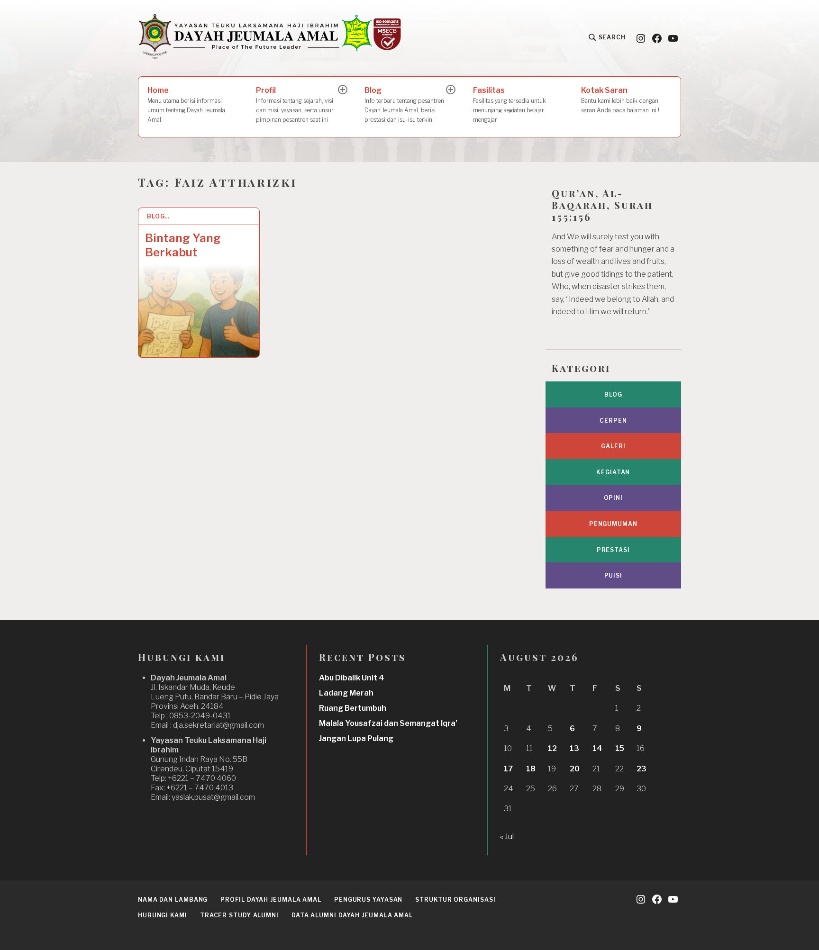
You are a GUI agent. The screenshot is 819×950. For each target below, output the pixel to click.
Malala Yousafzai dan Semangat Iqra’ (388, 723)
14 (597, 748)
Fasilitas (509, 104)
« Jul (507, 836)
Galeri (613, 446)
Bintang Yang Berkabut (183, 245)
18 (531, 768)
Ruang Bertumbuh (352, 708)
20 (575, 768)
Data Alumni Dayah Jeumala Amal (352, 915)
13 (574, 748)
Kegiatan (613, 472)
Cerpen (613, 420)
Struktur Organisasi (455, 899)
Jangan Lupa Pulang (356, 738)
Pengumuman (613, 523)
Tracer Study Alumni (239, 915)
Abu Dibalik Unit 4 (351, 677)
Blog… (158, 216)
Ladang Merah (346, 692)
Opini (613, 497)
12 (552, 748)
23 (641, 768)
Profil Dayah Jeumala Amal (270, 899)
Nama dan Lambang (173, 899)
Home (186, 104)
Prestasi (613, 549)
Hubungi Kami (162, 915)
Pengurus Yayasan (368, 899)
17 (508, 768)
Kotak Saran (620, 100)
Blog (404, 104)
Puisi (613, 575)
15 (619, 748)
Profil (295, 104)
